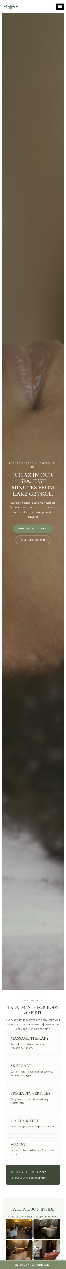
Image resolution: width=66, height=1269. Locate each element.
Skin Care (21, 1065)
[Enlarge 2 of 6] (56, 1223)
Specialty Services (30, 1093)
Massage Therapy (30, 1038)
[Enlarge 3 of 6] (28, 1244)
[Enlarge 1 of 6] (28, 1223)
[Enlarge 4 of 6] (56, 1244)
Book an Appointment (33, 528)
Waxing (19, 1144)
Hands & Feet (25, 1120)
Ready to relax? (28, 1172)
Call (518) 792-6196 (33, 539)
